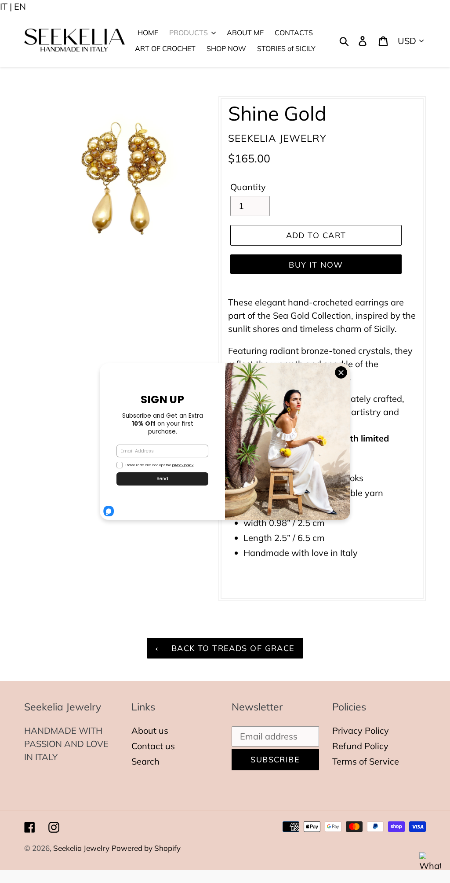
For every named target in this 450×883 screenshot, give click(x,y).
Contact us (153, 745)
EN (20, 6)
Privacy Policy (360, 730)
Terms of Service (365, 761)
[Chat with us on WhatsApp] (430, 863)
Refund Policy (360, 745)
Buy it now (316, 265)
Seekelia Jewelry (81, 848)
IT (3, 6)
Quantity (248, 186)
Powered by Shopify (146, 848)
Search (145, 761)
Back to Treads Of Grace (231, 648)
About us (149, 730)
